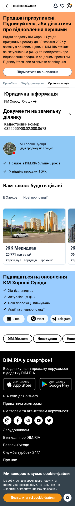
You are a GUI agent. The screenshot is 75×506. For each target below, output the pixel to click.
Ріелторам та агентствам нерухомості (36, 411)
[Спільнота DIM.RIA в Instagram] (7, 420)
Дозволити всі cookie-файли (33, 498)
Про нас (10, 460)
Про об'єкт (10, 83)
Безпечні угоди (16, 445)
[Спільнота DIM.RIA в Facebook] (18, 420)
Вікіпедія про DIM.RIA (21, 437)
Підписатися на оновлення (38, 72)
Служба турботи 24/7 (21, 452)
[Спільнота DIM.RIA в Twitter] (49, 420)
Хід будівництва (32, 83)
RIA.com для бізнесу (20, 396)
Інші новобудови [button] (24, 5)
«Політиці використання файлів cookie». (30, 489)
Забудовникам (16, 430)
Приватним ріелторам (22, 403)
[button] (7, 6)
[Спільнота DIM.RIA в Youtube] (38, 420)
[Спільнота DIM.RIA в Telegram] (28, 420)
